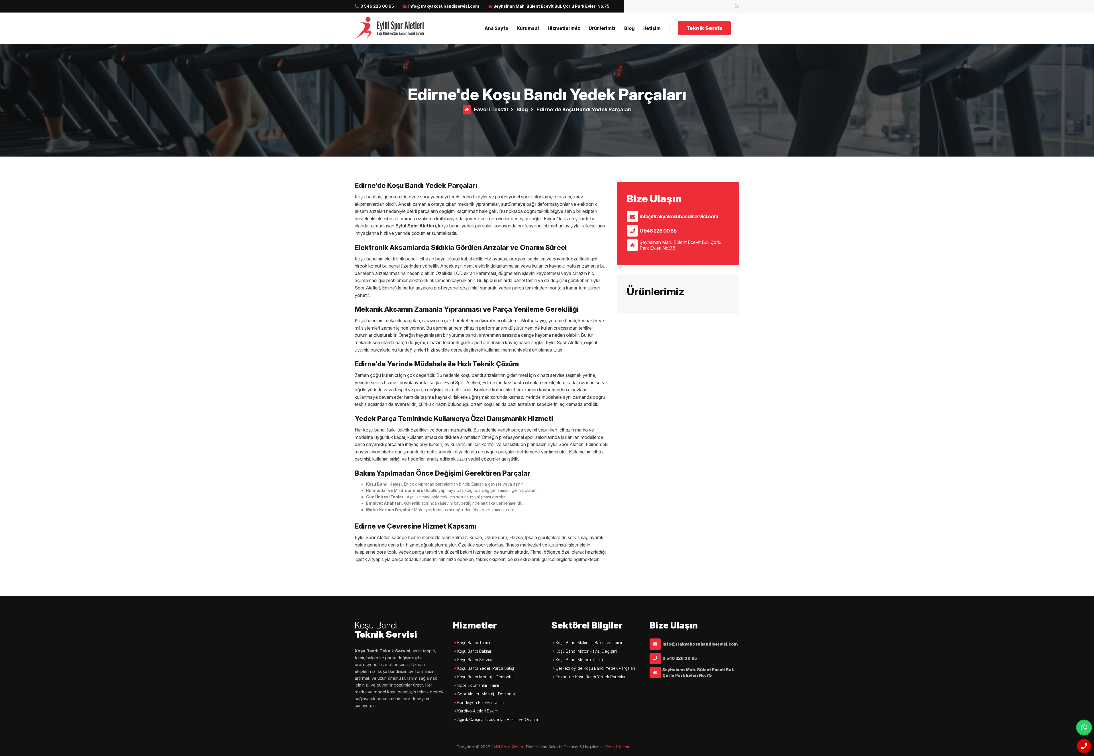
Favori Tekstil (491, 109)
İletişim (652, 28)
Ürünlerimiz (602, 28)
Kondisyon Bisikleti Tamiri (480, 702)
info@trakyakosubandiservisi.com (679, 216)
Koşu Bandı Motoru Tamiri (579, 659)
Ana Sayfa (496, 28)
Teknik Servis (704, 28)
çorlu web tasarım (621, 746)
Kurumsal (528, 28)
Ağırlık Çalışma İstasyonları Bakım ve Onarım (497, 719)
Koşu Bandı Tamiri (473, 642)
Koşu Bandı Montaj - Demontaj (485, 676)
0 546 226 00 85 (377, 6)
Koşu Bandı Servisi (474, 659)
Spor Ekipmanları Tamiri (478, 685)
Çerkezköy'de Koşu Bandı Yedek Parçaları (595, 668)
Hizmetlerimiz (564, 28)
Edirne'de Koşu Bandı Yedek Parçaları (584, 109)
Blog (629, 28)
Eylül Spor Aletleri (507, 746)
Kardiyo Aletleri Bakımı (478, 710)
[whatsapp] (1084, 727)
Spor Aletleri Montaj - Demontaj (486, 693)
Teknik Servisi (386, 630)
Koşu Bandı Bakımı (474, 651)
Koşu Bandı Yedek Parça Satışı (485, 668)
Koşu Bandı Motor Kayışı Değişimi (586, 651)
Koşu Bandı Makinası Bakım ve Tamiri (589, 642)
